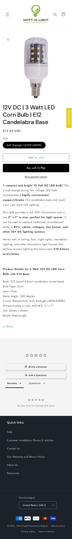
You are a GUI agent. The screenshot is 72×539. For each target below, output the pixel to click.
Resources (13, 473)
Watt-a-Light (22, 526)
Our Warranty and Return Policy (26, 457)
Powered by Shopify (38, 526)
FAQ (9, 432)
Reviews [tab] (12, 383)
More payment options (36, 176)
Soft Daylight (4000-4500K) (24, 145)
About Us (12, 465)
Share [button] (9, 326)
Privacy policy (28, 531)
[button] (7, 14)
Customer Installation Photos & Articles (30, 440)
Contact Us (13, 448)
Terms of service (46, 531)
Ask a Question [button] (37, 375)
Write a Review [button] (37, 366)
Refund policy (58, 526)
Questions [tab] (35, 383)
